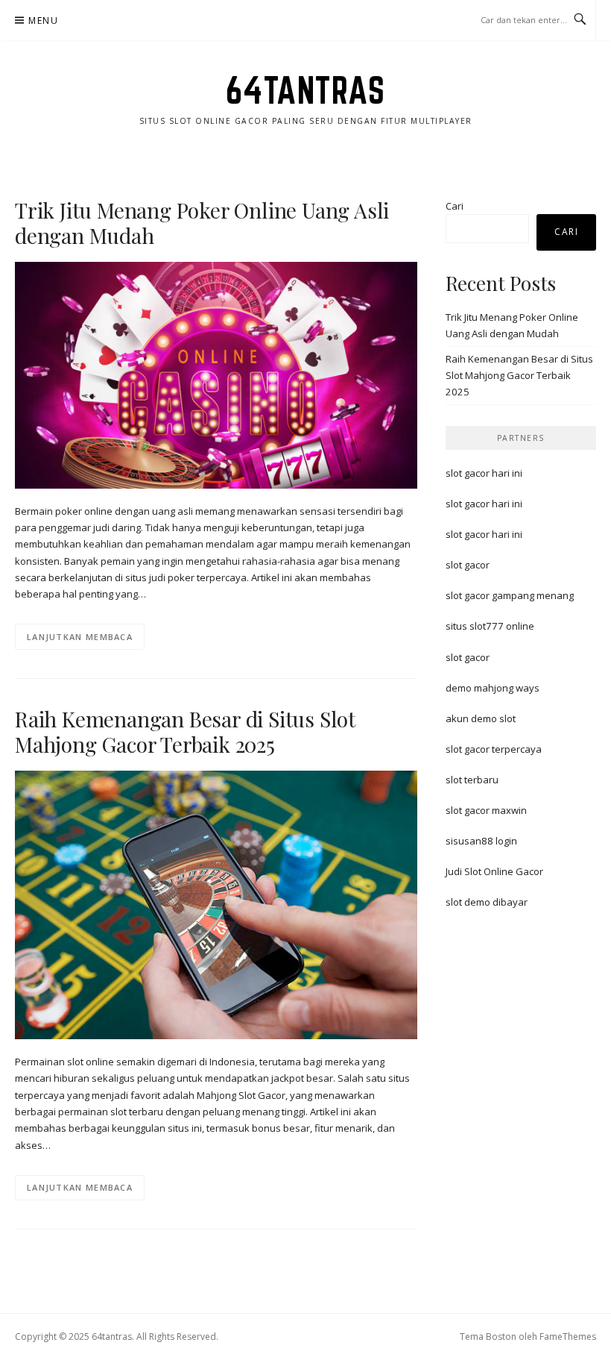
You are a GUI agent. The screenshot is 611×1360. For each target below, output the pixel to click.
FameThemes (567, 1336)
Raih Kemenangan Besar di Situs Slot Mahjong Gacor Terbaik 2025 (185, 731)
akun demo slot (481, 718)
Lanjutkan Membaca (80, 636)
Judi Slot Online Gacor (494, 871)
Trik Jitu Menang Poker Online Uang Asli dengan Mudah (202, 222)
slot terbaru (472, 779)
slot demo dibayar (487, 902)
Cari (454, 206)
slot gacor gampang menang (510, 595)
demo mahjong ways (492, 688)
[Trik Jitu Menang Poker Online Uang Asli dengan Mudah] (216, 374)
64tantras (306, 90)
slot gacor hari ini (484, 473)
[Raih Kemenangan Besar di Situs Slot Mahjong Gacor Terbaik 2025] (216, 904)
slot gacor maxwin (486, 810)
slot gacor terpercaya (494, 749)
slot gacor (468, 564)
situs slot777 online (490, 626)
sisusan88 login (481, 840)
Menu (43, 20)
